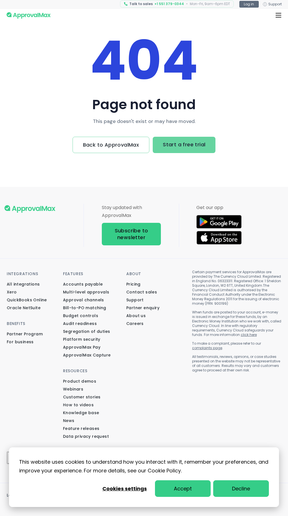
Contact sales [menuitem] (141, 292)
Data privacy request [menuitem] (86, 436)
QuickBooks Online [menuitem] (27, 300)
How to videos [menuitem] (78, 405)
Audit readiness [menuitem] (80, 323)
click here (249, 334)
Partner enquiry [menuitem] (142, 308)
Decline (241, 488)
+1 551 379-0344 (169, 4)
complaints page (207, 348)
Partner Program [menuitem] (25, 334)
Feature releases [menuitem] (81, 428)
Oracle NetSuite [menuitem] (23, 308)
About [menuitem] (133, 274)
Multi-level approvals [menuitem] (86, 292)
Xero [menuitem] (12, 292)
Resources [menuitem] (75, 371)
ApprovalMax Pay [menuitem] (81, 347)
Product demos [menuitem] (79, 381)
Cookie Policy (164, 470)
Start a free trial (184, 144)
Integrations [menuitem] (22, 274)
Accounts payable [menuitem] (83, 284)
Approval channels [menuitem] (83, 300)
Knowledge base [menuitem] (81, 413)
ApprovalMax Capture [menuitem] (87, 355)
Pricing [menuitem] (133, 284)
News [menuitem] (69, 420)
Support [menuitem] (135, 300)
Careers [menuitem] (135, 323)
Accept (183, 488)
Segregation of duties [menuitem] (86, 331)
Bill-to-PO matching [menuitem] (84, 308)
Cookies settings (124, 488)
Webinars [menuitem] (73, 389)
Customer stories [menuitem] (81, 397)
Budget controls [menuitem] (80, 315)
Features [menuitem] (73, 274)
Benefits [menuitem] (16, 323)
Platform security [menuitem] (81, 339)
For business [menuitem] (20, 342)
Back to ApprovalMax (111, 144)
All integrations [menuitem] (23, 284)
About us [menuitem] (136, 315)
